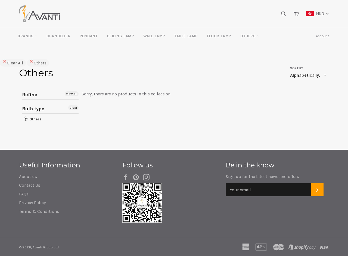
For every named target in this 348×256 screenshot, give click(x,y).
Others (248, 36)
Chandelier (58, 36)
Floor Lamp (219, 36)
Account (322, 36)
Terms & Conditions (39, 211)
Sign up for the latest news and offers (262, 176)
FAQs (24, 193)
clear (73, 108)
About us (28, 176)
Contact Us (29, 185)
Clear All (15, 62)
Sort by (296, 68)
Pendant (89, 36)
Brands (26, 36)
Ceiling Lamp (120, 36)
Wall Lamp (154, 36)
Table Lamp (186, 36)
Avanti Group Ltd (46, 247)
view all (71, 94)
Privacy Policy (32, 202)
